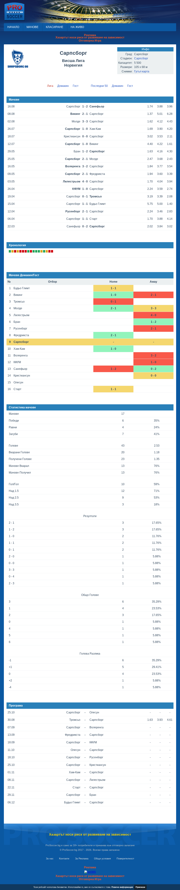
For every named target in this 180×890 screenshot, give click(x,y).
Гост (75, 85)
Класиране (54, 27)
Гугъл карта (141, 71)
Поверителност (125, 858)
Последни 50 (99, 85)
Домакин (63, 85)
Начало (13, 27)
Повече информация (122, 887)
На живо (77, 27)
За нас (49, 858)
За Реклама (81, 858)
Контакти (64, 858)
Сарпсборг (141, 58)
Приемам (140, 887)
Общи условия (102, 858)
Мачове (32, 27)
